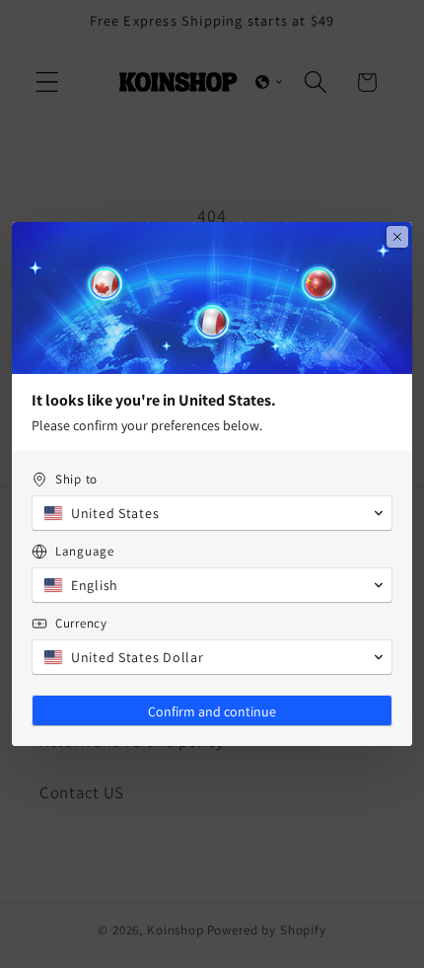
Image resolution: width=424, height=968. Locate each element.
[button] (212, 513)
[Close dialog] (397, 237)
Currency (81, 623)
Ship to (76, 479)
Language (84, 551)
